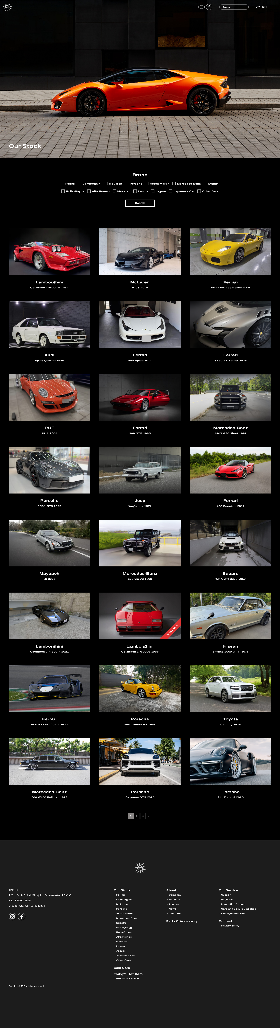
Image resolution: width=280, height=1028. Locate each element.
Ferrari (120, 894)
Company (175, 894)
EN (264, 7)
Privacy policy (230, 925)
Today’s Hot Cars (128, 974)
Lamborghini (124, 899)
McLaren (122, 904)
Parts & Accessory (182, 921)
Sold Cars (122, 968)
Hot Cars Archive (127, 978)
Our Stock (122, 890)
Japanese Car (125, 955)
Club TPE (175, 913)
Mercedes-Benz (126, 918)
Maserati (122, 941)
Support (226, 894)
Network (174, 899)
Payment (227, 899)
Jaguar (120, 950)
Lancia (120, 946)
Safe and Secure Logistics (238, 908)
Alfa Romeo (124, 936)
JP (258, 7)
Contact (225, 921)
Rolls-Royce (124, 932)
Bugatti (121, 922)
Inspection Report (233, 904)
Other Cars (123, 960)
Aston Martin (125, 913)
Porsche (121, 908)
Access (174, 904)
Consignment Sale (233, 913)
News (172, 908)
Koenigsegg (124, 927)
